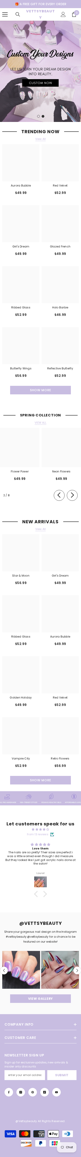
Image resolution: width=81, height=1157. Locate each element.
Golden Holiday (21, 697)
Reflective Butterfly (60, 368)
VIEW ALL (40, 423)
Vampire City (21, 758)
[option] (40, 71)
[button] (4, 970)
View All (40, 139)
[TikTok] (44, 1092)
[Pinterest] (32, 1092)
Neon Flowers (61, 471)
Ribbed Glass (20, 307)
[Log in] (63, 14)
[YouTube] (56, 1092)
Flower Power (20, 471)
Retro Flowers (60, 758)
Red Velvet (60, 185)
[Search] (17, 14)
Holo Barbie (60, 307)
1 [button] (38, 116)
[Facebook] (8, 1092)
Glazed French (60, 246)
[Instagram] (20, 1092)
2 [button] (43, 116)
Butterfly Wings (21, 368)
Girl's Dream (20, 246)
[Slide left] (59, 495)
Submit (62, 1075)
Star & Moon (20, 575)
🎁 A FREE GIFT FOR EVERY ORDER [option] (40, 4)
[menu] (5, 14)
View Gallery (40, 998)
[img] (40, 829)
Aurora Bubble (21, 185)
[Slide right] (72, 495)
